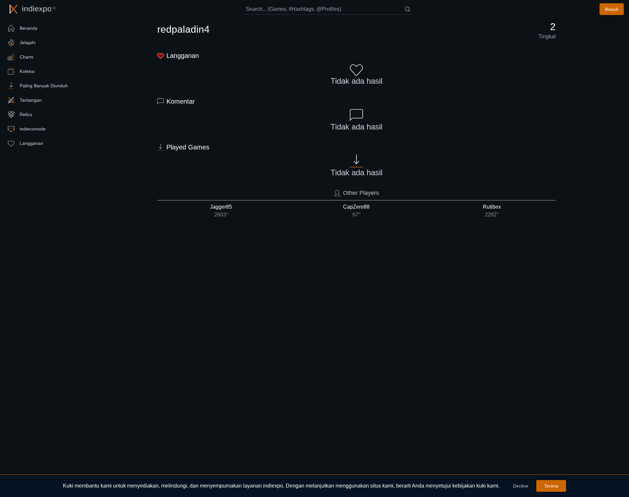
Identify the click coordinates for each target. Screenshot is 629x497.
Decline (520, 485)
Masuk (612, 9)
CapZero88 (356, 210)
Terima (551, 485)
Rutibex (492, 210)
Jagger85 (221, 210)
